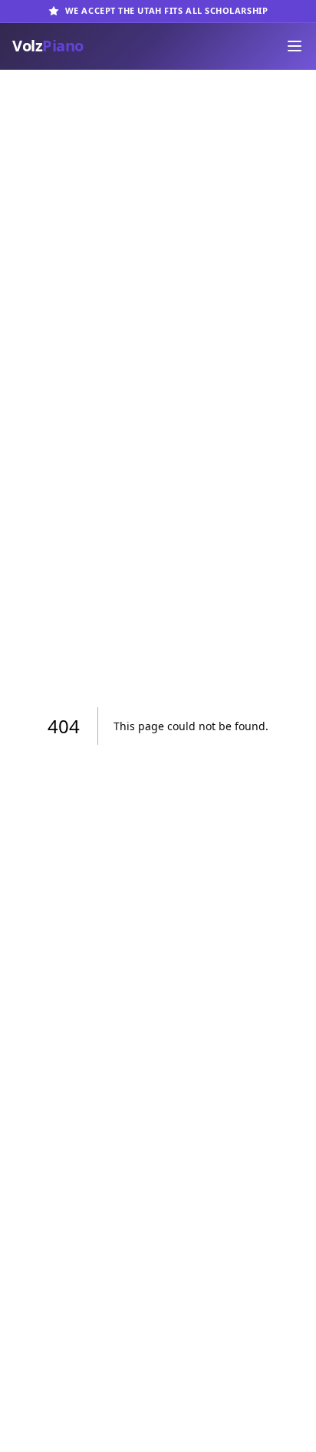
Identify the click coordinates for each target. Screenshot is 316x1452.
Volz (48, 45)
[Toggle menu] (294, 46)
